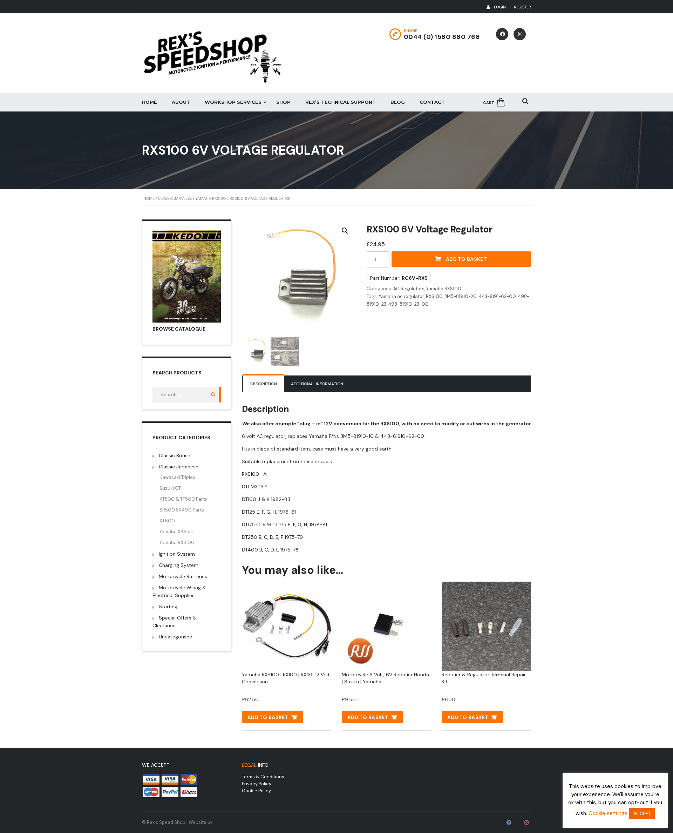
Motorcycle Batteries (183, 576)
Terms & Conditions (263, 777)
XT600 (167, 521)
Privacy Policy (256, 784)
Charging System (178, 565)
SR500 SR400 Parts (181, 510)
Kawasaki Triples (177, 477)
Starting (168, 606)
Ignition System (177, 554)
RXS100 (434, 296)
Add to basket (466, 259)
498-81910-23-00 (408, 304)
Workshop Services (233, 102)
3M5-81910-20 (460, 296)
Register (522, 6)
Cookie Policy (256, 791)
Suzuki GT (170, 488)
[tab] (263, 383)
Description (263, 384)
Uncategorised (175, 637)
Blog (397, 102)
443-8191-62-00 (497, 296)
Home (149, 102)
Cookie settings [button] (608, 813)
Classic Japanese (175, 198)
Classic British (174, 455)
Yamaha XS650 (176, 532)
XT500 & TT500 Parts (183, 499)
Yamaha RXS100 (210, 198)
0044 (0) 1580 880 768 (442, 37)
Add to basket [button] (267, 717)
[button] (345, 230)
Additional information (317, 384)
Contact (432, 102)
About (181, 102)
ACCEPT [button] (642, 814)
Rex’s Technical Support (340, 102)
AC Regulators (408, 289)
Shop (283, 102)
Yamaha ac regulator (401, 296)
